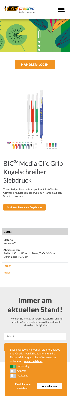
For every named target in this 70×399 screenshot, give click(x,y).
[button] (61, 9)
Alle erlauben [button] (49, 386)
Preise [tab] (6, 272)
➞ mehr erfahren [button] (33, 361)
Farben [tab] (7, 265)
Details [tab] (7, 231)
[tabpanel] (35, 248)
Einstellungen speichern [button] (23, 386)
